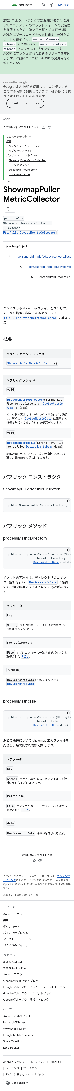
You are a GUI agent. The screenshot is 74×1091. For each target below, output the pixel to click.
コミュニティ (37, 1061)
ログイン (63, 4)
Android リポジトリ (15, 914)
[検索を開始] (43, 4)
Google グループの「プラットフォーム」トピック (34, 987)
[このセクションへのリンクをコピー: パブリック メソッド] (51, 526)
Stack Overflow (12, 1041)
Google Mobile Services (18, 1035)
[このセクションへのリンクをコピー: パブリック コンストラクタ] (65, 477)
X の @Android (12, 962)
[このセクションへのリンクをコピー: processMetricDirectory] (51, 538)
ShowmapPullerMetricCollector (30, 363)
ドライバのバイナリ (15, 945)
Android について (14, 1061)
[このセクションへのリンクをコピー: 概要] (17, 339)
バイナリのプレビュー (17, 933)
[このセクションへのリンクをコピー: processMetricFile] (40, 701)
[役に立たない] (49, 127)
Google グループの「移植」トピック (26, 999)
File (25, 656)
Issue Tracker (11, 1047)
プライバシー (31, 1068)
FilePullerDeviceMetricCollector (29, 232)
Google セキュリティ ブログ (20, 981)
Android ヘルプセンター (18, 1016)
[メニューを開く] (6, 4)
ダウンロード (11, 926)
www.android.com (15, 1028)
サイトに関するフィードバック (25, 1074)
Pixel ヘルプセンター (16, 1022)
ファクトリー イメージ (17, 939)
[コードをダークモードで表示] (68, 501)
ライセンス (12, 1068)
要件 (6, 920)
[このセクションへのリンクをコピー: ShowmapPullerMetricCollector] (64, 489)
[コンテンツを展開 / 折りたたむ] (30, 136)
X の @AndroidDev (15, 968)
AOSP (6, 119)
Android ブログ (12, 974)
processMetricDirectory (25, 399)
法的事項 (55, 1061)
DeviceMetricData (38, 418)
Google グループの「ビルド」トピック (27, 993)
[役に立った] (44, 127)
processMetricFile (21, 442)
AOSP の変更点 (52, 58)
